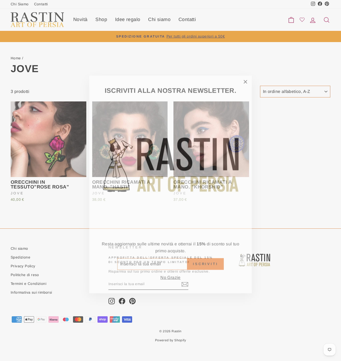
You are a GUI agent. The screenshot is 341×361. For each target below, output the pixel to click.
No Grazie (170, 273)
